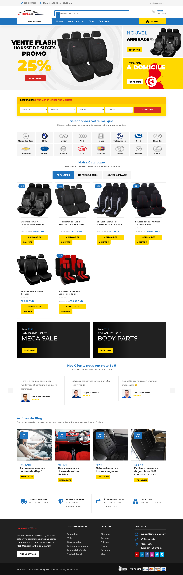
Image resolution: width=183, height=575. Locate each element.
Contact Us (72, 534)
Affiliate (105, 542)
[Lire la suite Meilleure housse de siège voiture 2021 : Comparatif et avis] (148, 444)
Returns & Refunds (76, 550)
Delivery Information (77, 546)
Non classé (25, 465)
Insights (138, 465)
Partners (105, 550)
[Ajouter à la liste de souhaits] (48, 188)
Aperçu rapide (34, 200)
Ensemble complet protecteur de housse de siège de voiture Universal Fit (34, 224)
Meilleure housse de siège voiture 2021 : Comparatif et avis (146, 471)
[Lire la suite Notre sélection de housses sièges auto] (110, 444)
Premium (62, 465)
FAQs (69, 538)
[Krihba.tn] (30, 12)
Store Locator (74, 542)
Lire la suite (27, 477)
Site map (105, 534)
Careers (105, 538)
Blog (103, 554)
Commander (34, 237)
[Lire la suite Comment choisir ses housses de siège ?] (34, 444)
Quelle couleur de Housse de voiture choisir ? (69, 471)
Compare (27, 242)
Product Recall (74, 554)
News (99, 465)
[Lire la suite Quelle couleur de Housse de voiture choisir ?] (72, 444)
